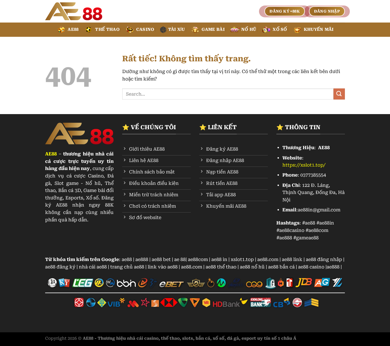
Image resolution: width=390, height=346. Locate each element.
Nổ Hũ (248, 29)
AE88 (73, 29)
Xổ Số (280, 29)
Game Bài (213, 29)
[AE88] (73, 11)
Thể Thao (107, 29)
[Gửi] (339, 94)
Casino (145, 29)
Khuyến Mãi (319, 29)
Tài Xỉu (176, 29)
